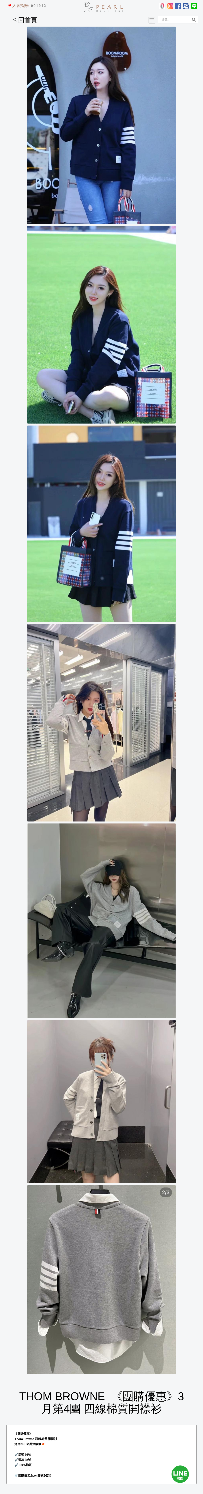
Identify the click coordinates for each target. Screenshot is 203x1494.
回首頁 (24, 20)
